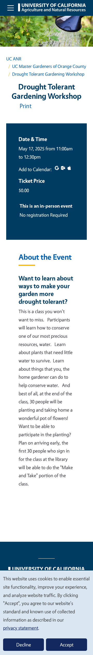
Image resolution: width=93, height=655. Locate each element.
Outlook (63, 168)
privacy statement (20, 628)
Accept (66, 645)
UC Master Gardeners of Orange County (49, 66)
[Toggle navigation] (10, 7)
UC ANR (13, 58)
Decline (23, 645)
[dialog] (46, 612)
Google (57, 168)
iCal (69, 168)
